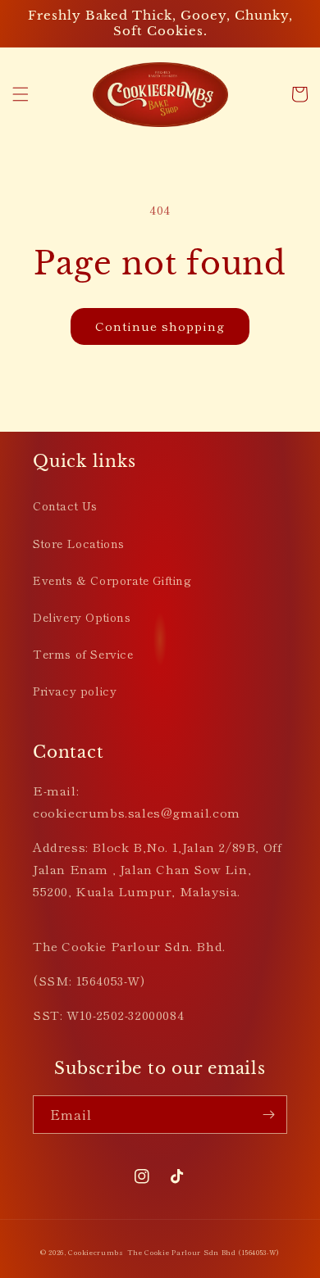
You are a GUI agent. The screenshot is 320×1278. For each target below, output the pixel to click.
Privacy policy (75, 690)
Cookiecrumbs (95, 1252)
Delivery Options (82, 617)
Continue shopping (160, 325)
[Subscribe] (268, 1114)
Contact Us (65, 505)
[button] (20, 94)
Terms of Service (83, 654)
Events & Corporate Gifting (112, 580)
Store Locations (79, 543)
